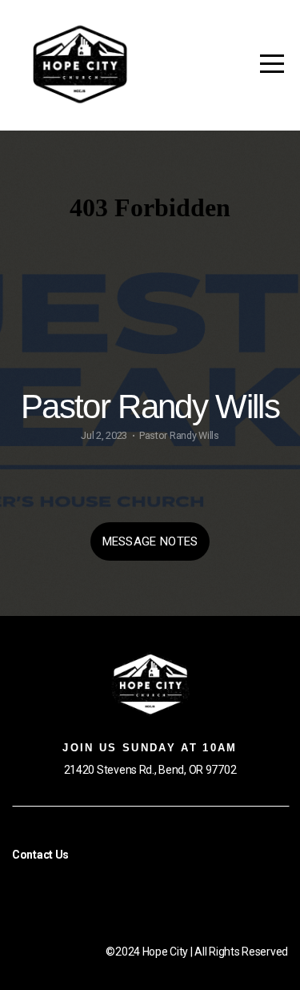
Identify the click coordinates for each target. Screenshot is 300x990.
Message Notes (150, 541)
